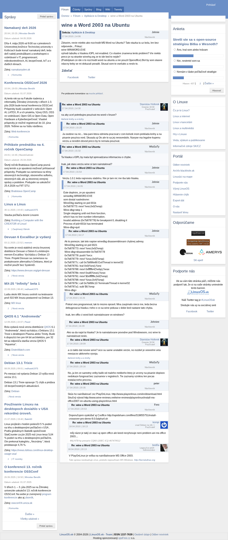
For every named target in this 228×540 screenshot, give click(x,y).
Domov (65, 16)
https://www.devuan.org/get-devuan (30, 270)
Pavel (27, 322)
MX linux (16, 303)
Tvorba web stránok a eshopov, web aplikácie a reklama (210, 252)
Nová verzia (18, 275)
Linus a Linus (15, 204)
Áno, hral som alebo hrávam (192, 49)
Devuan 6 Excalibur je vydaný (27, 237)
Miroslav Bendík (27, 33)
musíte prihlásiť (96, 93)
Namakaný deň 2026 (20, 27)
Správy (88, 9)
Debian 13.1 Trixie (18, 363)
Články (76, 9)
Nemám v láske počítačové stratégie (196, 71)
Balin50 (28, 419)
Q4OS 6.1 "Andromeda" (22, 316)
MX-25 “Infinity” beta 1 (22, 283)
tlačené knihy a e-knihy (72, 119)
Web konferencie (20, 131)
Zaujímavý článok (21, 229)
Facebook (73, 77)
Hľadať (222, 18)
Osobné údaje (142, 534)
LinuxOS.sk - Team (101, 534)
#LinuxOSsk (208, 300)
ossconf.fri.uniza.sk (21, 503)
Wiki (107, 9)
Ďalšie (28, 514)
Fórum (65, 9)
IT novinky (17, 459)
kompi (156, 422)
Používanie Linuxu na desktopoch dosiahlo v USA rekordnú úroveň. (26, 408)
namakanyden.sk (20, 69)
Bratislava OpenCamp (23, 191)
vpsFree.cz (124, 538)
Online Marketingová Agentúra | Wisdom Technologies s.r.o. (186, 252)
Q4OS (47, 327)
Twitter (91, 77)
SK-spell (198, 260)
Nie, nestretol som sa (188, 60)
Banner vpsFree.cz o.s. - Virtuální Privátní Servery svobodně (198, 233)
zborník (29, 497)
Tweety (118, 9)
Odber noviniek (160, 534)
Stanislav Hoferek (149, 104)
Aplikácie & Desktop (95, 16)
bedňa (155, 445)
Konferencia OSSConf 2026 (25, 82)
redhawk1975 (31, 210)
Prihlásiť (211, 5)
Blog (98, 9)
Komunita (17, 75)
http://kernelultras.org (144, 460)
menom (28, 242)
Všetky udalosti (28, 518)
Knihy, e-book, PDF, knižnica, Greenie (198, 242)
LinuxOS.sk (20, 6)
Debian (15, 391)
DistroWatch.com (20, 349)
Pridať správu (46, 16)
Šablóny (224, 10)
